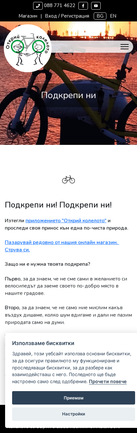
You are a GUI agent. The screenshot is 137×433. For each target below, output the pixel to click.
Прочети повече (108, 381)
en (113, 16)
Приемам (73, 397)
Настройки (73, 413)
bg (100, 16)
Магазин (27, 16)
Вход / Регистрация (67, 16)
